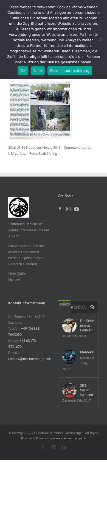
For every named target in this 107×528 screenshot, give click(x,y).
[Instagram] (68, 209)
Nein (38, 70)
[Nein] (100, 39)
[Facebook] (60, 209)
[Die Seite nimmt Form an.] (69, 325)
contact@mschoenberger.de (29, 358)
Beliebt (64, 304)
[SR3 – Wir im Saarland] (69, 390)
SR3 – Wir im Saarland (86, 390)
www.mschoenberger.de (69, 438)
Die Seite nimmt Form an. (87, 325)
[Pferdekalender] (69, 357)
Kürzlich (78, 307)
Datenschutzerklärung (69, 70)
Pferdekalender (87, 352)
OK (23, 70)
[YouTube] (76, 209)
